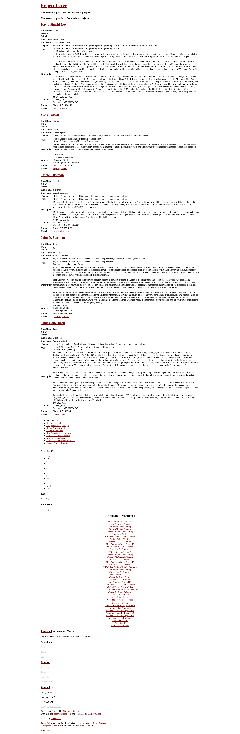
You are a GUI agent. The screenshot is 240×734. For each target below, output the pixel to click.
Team (43, 652)
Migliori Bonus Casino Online (120, 587)
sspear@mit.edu (60, 168)
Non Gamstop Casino (120, 524)
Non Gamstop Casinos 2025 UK (60, 440)
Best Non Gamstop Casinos (58, 433)
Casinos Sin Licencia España (120, 557)
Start (48, 456)
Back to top (46, 730)
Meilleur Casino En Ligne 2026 (120, 610)
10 (47, 478)
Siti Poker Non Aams (120, 625)
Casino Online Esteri (120, 595)
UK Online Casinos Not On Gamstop (120, 537)
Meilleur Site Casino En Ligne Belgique (120, 590)
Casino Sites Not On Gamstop (120, 532)
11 (47, 481)
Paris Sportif (120, 623)
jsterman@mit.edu (61, 316)
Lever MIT (56, 718)
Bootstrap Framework (61, 714)
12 (47, 483)
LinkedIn (45, 677)
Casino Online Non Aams (120, 608)
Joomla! (82, 726)
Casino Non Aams (120, 620)
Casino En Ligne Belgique (120, 592)
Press (43, 647)
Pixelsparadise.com (71, 711)
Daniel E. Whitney (54, 430)
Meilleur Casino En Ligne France (120, 605)
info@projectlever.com (51, 706)
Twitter (44, 672)
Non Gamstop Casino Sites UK (120, 544)
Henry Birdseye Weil (55, 428)
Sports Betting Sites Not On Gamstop (120, 585)
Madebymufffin (94, 714)
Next (48, 486)
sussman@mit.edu (61, 231)
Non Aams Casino (120, 534)
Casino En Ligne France (120, 577)
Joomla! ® (45, 723)
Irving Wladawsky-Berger (57, 425)
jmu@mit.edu (59, 414)
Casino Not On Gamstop (120, 564)
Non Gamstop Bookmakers (58, 435)
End (48, 488)
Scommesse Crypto (120, 603)
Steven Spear (50, 114)
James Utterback (53, 323)
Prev (48, 458)
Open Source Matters (96, 723)
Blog (43, 656)
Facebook (45, 667)
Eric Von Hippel (53, 423)
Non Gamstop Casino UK (120, 582)
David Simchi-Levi (54, 24)
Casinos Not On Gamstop (57, 443)
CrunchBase (46, 681)
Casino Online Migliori (120, 539)
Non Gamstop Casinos (56, 438)
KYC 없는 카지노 (120, 597)
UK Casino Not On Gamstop (120, 547)
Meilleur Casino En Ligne (120, 579)
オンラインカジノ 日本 (120, 552)
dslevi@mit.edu (60, 108)
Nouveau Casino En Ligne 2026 (120, 613)
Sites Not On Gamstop (120, 549)
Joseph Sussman (52, 175)
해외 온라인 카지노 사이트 (120, 600)
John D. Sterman (53, 237)
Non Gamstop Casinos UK (120, 521)
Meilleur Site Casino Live (120, 542)
